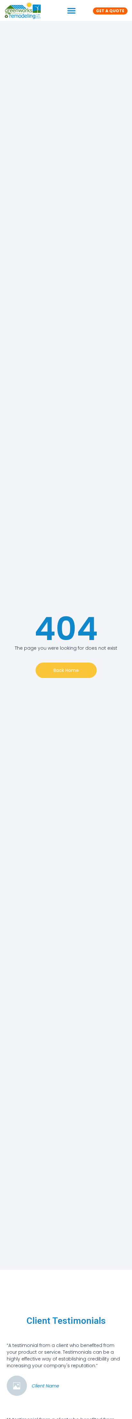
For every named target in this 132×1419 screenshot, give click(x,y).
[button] (71, 10)
